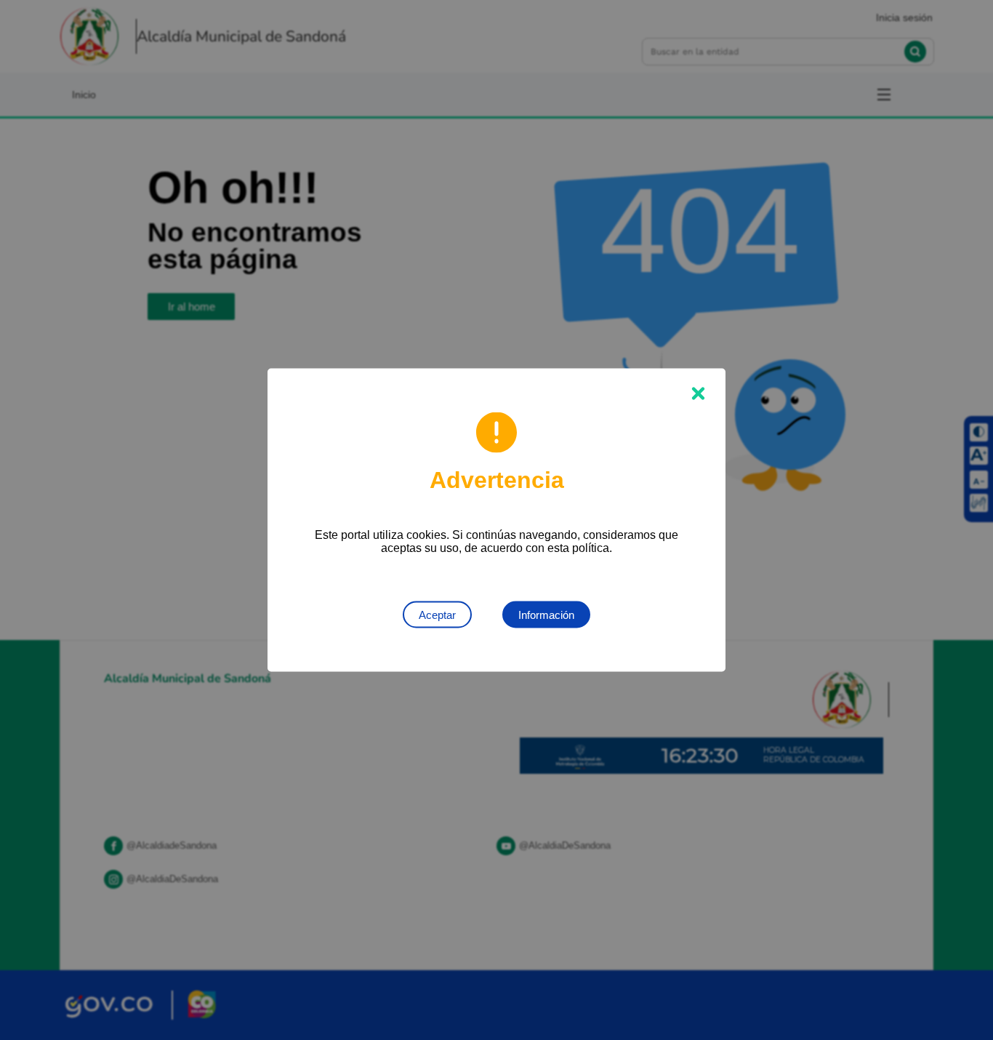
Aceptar (437, 615)
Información (546, 615)
